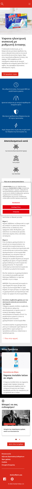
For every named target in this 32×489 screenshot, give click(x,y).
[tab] (14, 181)
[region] (16, 199)
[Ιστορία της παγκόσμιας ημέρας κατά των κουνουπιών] (16, 423)
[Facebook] (4, 479)
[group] (16, 374)
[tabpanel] (16, 259)
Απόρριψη (16, 212)
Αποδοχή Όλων (16, 207)
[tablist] (16, 439)
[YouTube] (12, 479)
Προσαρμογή (16, 202)
